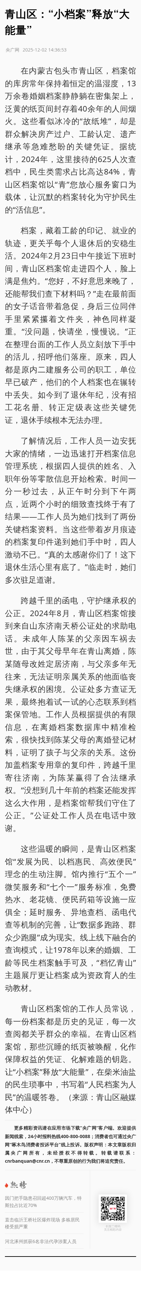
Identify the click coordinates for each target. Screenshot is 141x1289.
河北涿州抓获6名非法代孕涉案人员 (40, 1241)
